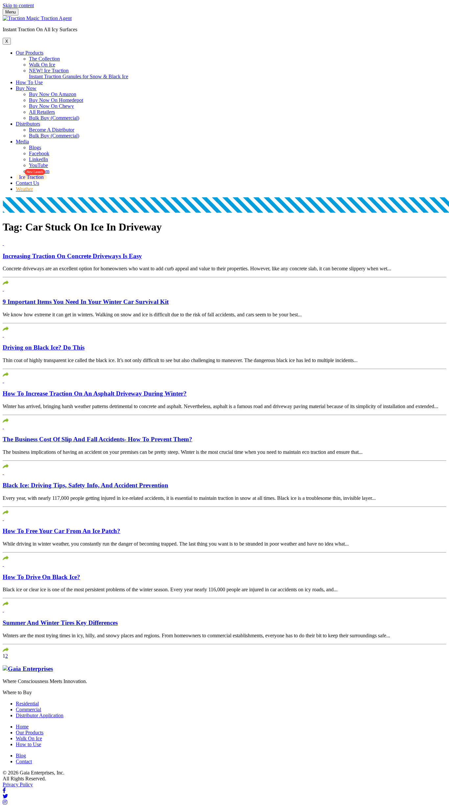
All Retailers (42, 112)
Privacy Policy (18, 784)
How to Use (28, 744)
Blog (21, 755)
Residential (27, 703)
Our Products (29, 53)
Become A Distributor (51, 130)
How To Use (29, 82)
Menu (10, 12)
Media (22, 141)
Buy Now (26, 88)
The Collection (44, 58)
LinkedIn (38, 159)
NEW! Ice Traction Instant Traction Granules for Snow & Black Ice (78, 73)
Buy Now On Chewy (51, 106)
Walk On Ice (42, 64)
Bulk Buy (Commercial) (54, 118)
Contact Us (27, 183)
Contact (24, 761)
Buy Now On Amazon (52, 94)
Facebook (39, 153)
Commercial (28, 709)
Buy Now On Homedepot (56, 100)
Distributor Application (39, 715)
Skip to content (18, 5)
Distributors (28, 124)
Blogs (35, 147)
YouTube (38, 165)
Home (22, 726)
